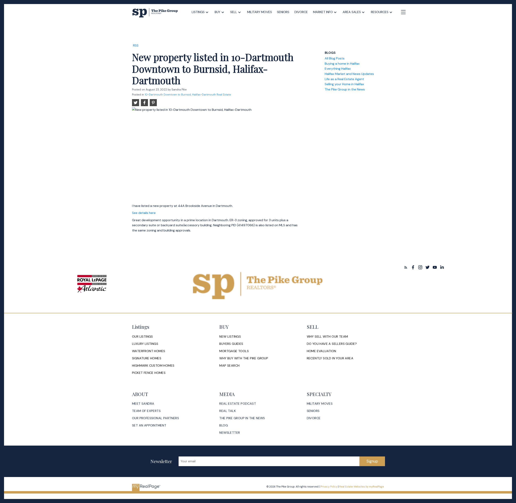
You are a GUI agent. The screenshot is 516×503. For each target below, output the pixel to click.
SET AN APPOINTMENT (149, 425)
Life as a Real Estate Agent (344, 79)
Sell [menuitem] (233, 12)
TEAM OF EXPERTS (146, 411)
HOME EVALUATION (321, 351)
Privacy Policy (329, 486)
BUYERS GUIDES (231, 344)
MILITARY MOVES (320, 404)
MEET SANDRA (143, 404)
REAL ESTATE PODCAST (237, 404)
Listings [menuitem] (198, 12)
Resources (379, 12)
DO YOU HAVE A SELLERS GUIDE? (332, 344)
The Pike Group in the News (345, 89)
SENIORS (313, 411)
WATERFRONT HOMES (148, 351)
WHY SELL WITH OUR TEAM (327, 337)
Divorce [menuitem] (301, 12)
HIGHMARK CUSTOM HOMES (153, 366)
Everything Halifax (338, 68)
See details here (144, 213)
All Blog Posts (334, 58)
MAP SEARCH (229, 366)
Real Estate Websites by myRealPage (361, 486)
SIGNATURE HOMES (146, 358)
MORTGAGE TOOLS (234, 351)
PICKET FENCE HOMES (148, 373)
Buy (217, 12)
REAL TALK (227, 411)
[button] (406, 267)
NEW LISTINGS (230, 337)
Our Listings (142, 337)
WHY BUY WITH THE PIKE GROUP (243, 358)
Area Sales (352, 12)
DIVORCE (314, 418)
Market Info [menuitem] (323, 12)
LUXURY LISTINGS (145, 344)
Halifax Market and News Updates (349, 74)
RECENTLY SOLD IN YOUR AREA (330, 358)
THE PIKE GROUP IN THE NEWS (242, 418)
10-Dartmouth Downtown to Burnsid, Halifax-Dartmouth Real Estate (188, 94)
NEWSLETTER (229, 433)
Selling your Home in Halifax (344, 84)
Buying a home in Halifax (342, 63)
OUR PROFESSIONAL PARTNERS (155, 418)
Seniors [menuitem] (283, 12)
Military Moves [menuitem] (259, 12)
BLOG (223, 425)
